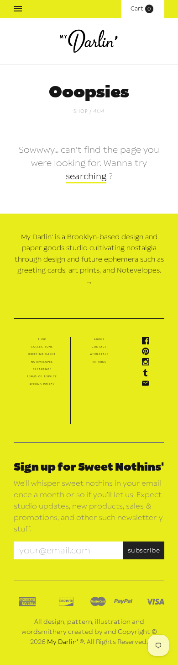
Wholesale (99, 354)
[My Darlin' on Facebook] (148, 342)
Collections (42, 347)
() (143, 8)
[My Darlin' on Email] (148, 385)
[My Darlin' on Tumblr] (148, 374)
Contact (99, 347)
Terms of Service (42, 376)
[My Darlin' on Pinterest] (148, 353)
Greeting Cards (42, 354)
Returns (99, 362)
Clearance (42, 369)
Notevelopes (42, 362)
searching (86, 176)
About (99, 339)
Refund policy (42, 384)
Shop (80, 110)
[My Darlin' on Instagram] (148, 363)
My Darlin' (62, 642)
